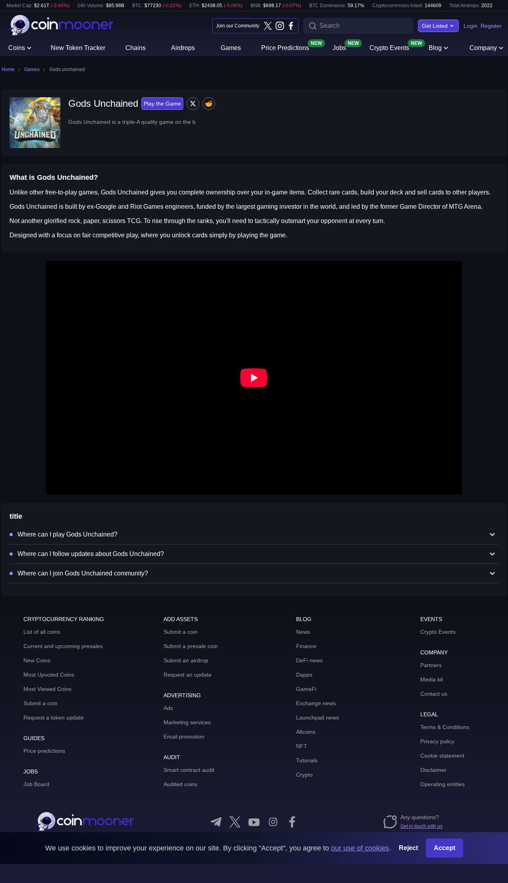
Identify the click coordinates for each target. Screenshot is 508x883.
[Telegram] (215, 821)
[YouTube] (254, 821)
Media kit (431, 679)
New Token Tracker (78, 47)
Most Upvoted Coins (48, 674)
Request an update (188, 674)
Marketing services (187, 722)
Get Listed (435, 26)
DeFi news (309, 660)
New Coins (36, 660)
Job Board (36, 784)
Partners (431, 665)
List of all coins (41, 632)
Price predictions (44, 751)
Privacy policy (437, 741)
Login (470, 26)
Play (162, 103)
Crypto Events (389, 47)
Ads (168, 708)
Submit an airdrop (186, 660)
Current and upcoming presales (63, 646)
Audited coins (180, 784)
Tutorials (307, 760)
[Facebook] (291, 26)
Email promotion (184, 736)
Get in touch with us (421, 826)
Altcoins (306, 732)
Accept (444, 848)
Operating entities (442, 784)
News (303, 632)
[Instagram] (279, 25)
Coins (16, 47)
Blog (435, 47)
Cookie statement (442, 755)
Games (231, 47)
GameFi (306, 689)
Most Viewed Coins (47, 689)
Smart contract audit (189, 770)
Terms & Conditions (444, 727)
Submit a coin (40, 703)
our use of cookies (360, 848)
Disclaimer (433, 770)
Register (491, 26)
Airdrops (183, 47)
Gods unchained (67, 69)
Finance (306, 646)
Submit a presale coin (191, 646)
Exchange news (316, 703)
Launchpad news (317, 717)
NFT (301, 746)
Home (8, 69)
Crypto (304, 774)
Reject (408, 848)
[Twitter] (268, 26)
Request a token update (53, 717)
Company (483, 47)
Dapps (304, 674)
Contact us (433, 694)
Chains (135, 47)
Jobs (339, 47)
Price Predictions (285, 47)
